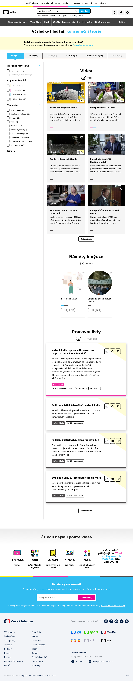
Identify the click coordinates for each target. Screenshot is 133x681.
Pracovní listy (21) (94, 55)
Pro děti (88, 3)
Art (96, 3)
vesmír (81, 15)
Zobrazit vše (86, 239)
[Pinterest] (127, 12)
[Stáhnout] (106, 351)
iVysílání (66, 3)
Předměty (34, 22)
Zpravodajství (47, 3)
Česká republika (55, 15)
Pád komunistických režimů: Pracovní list (75, 439)
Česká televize (32, 3)
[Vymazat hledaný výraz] (76, 11)
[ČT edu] (9, 13)
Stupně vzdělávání (16, 22)
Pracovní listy (68, 22)
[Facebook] (121, 12)
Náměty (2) (71, 55)
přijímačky (73, 15)
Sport (57, 3)
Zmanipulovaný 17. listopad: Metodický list (76, 477)
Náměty (56, 22)
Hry (78, 22)
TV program (78, 3)
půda (65, 15)
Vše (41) (15, 55)
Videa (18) (33, 55)
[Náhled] (112, 351)
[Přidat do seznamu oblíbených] (81, 86)
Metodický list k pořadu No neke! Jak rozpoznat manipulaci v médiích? (72, 351)
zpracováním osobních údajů (112, 605)
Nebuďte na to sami (83, 44)
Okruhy (47, 22)
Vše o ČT (103, 3)
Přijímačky (87, 22)
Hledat (84, 11)
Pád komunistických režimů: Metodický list (76, 405)
